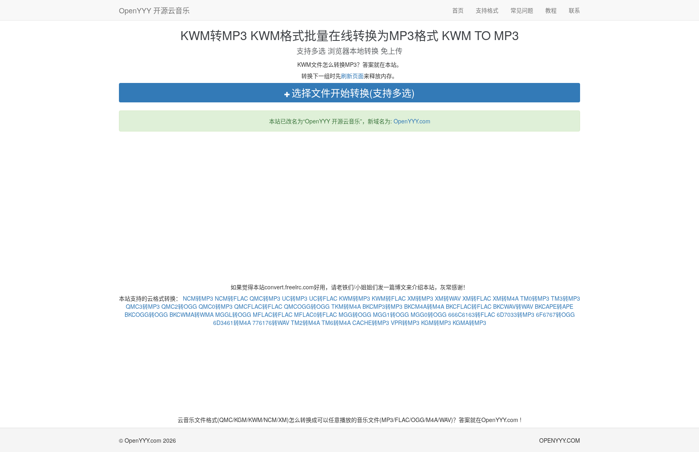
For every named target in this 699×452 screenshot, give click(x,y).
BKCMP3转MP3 (382, 306)
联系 (574, 10)
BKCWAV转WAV (513, 306)
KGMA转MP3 (469, 322)
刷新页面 (352, 76)
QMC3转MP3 (143, 306)
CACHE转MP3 (370, 322)
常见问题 (521, 10)
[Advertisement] (349, 196)
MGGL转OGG (233, 314)
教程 (551, 10)
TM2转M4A (305, 322)
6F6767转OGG (555, 314)
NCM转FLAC (231, 298)
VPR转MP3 (405, 322)
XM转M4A (506, 298)
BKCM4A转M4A (424, 306)
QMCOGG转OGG (307, 306)
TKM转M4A (346, 306)
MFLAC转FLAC (272, 314)
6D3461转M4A (232, 322)
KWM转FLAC (389, 298)
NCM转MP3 (198, 298)
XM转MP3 (420, 298)
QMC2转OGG (179, 306)
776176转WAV (270, 322)
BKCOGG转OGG (146, 314)
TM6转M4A (336, 322)
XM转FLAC (476, 298)
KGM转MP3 (436, 322)
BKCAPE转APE (554, 306)
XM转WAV (448, 298)
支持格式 (487, 10)
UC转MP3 (294, 298)
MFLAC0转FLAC (315, 314)
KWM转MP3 (354, 298)
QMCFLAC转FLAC (258, 306)
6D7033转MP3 (515, 314)
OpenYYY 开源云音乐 (154, 10)
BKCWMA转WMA (191, 314)
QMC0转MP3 (216, 306)
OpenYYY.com (412, 121)
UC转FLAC (323, 298)
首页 (458, 10)
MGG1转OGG (391, 314)
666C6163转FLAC (471, 314)
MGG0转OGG (429, 314)
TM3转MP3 (565, 298)
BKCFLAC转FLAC (468, 306)
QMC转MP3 (265, 298)
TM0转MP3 (534, 298)
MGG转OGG (355, 314)
